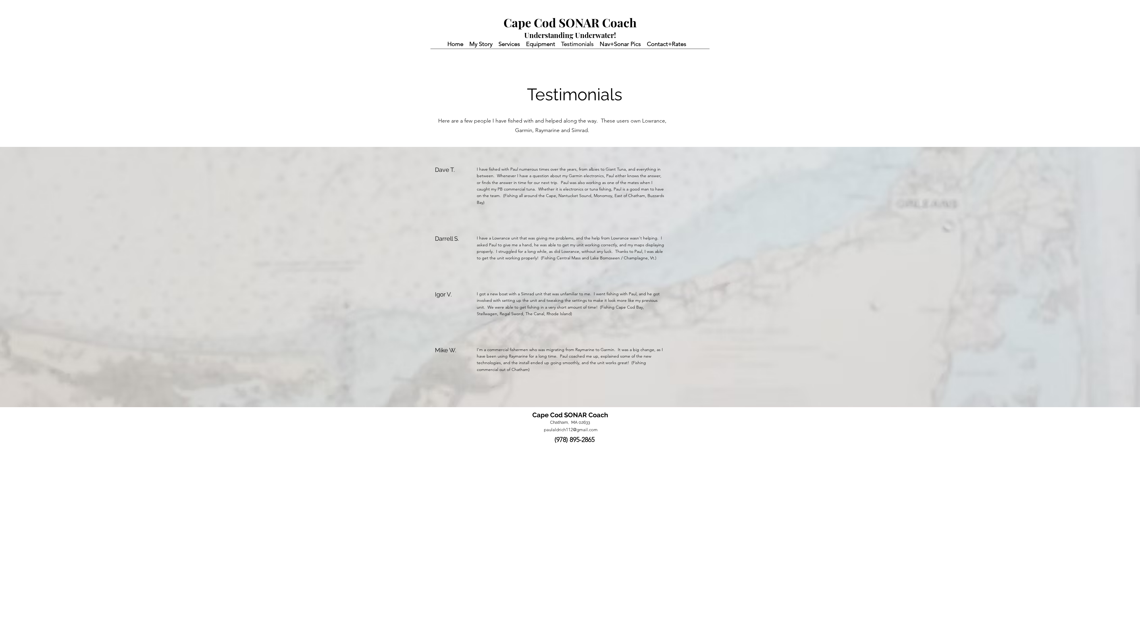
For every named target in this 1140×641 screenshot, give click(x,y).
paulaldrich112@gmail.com (571, 429)
